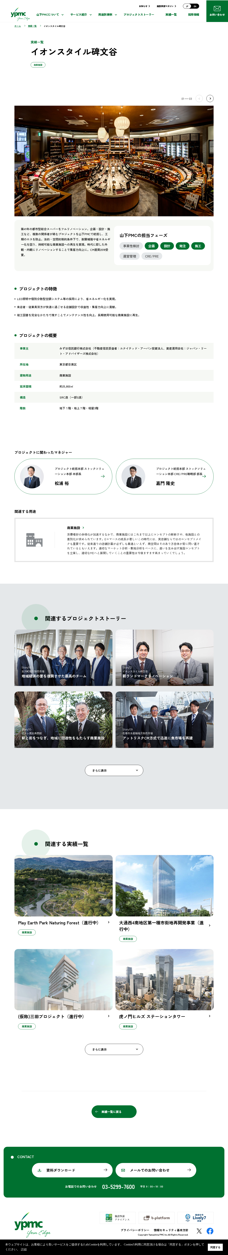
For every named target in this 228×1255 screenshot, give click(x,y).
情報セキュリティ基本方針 (171, 1230)
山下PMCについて (47, 14)
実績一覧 (171, 14)
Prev (199, 98)
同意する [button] (215, 1247)
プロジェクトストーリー (138, 14)
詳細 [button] (24, 1249)
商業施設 (73, 527)
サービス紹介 (78, 14)
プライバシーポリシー (135, 1230)
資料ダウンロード (60, 1170)
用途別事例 (105, 14)
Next (210, 98)
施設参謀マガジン (165, 6)
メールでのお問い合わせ (150, 1170)
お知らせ (143, 6)
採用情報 (193, 14)
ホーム (17, 25)
